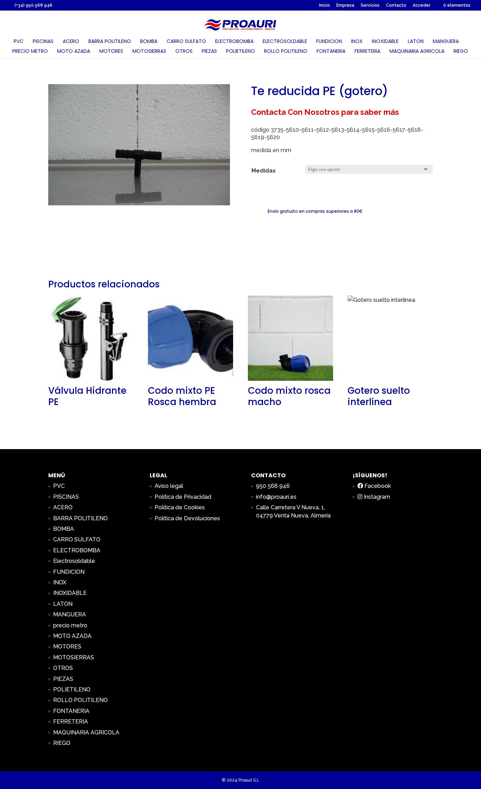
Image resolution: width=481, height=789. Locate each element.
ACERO (71, 42)
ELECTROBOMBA (234, 42)
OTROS (184, 52)
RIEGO (461, 52)
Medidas (263, 170)
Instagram (376, 496)
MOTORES (111, 52)
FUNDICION (329, 42)
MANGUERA (446, 42)
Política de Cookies (180, 507)
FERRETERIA (367, 52)
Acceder (421, 5)
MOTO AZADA (73, 52)
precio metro (30, 52)
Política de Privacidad (183, 496)
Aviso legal (169, 486)
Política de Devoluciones (187, 518)
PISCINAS (43, 42)
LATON (416, 42)
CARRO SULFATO (186, 42)
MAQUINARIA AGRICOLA (416, 52)
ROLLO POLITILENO (285, 52)
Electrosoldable (285, 42)
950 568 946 (273, 486)
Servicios (370, 5)
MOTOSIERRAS (149, 52)
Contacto (396, 5)
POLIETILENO (240, 52)
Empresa (345, 5)
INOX (357, 42)
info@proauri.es (276, 496)
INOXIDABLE (385, 42)
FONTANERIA (331, 52)
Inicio (324, 5)
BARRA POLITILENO (109, 42)
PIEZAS (209, 52)
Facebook (377, 486)
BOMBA (148, 42)
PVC (19, 42)
